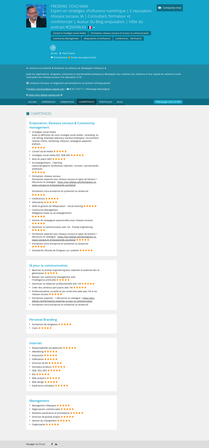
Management (39, 401)
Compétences (41, 114)
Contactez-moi (171, 7)
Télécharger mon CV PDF (168, 101)
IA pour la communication (48, 265)
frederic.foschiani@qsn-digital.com (46, 89)
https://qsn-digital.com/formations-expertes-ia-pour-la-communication (63, 300)
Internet (35, 343)
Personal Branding (43, 320)
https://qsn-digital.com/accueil (44, 95)
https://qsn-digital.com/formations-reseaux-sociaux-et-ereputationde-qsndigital (64, 184)
